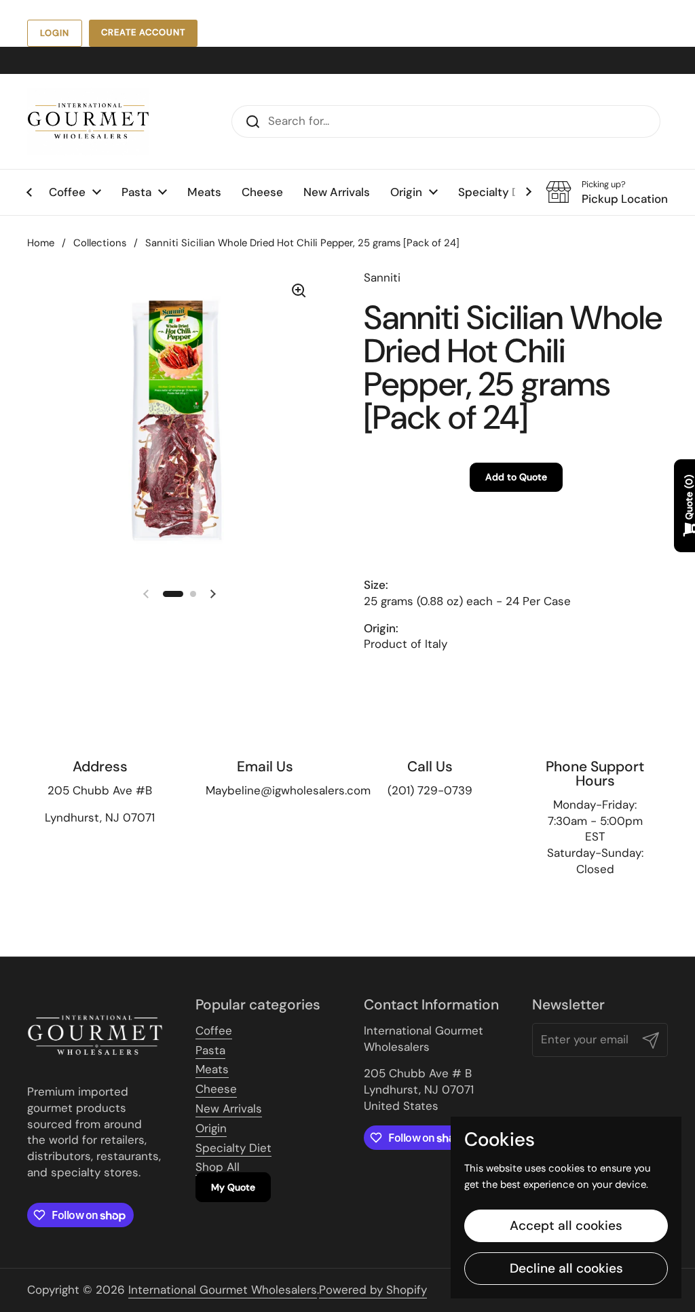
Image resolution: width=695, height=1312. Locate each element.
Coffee (213, 1030)
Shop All (217, 1166)
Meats (212, 1069)
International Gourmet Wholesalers (222, 1289)
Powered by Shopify (373, 1289)
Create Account (143, 32)
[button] (173, 594)
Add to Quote (516, 477)
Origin (211, 1128)
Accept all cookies (566, 1225)
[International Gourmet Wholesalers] (88, 121)
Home (40, 243)
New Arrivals (228, 1108)
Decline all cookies (566, 1268)
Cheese (216, 1088)
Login (54, 33)
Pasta (210, 1050)
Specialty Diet (233, 1147)
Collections (99, 243)
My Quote (233, 1187)
